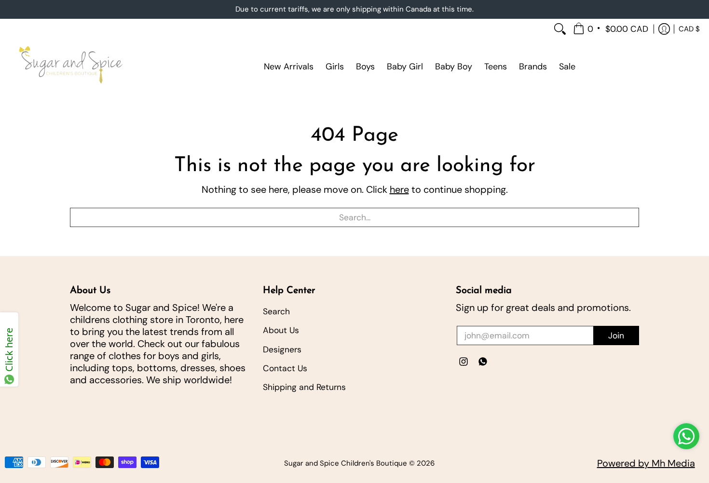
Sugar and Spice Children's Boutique (345, 463)
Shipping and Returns (304, 387)
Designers (282, 349)
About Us (281, 330)
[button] (611, 29)
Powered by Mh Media (646, 463)
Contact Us (285, 368)
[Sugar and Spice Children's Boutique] (70, 66)
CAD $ (689, 28)
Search (276, 311)
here (399, 189)
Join (616, 335)
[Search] (560, 29)
